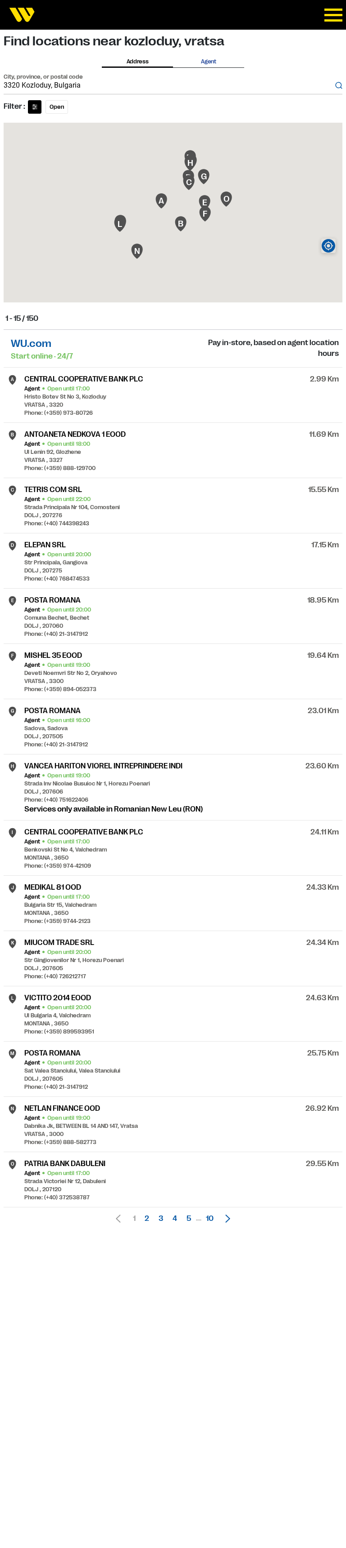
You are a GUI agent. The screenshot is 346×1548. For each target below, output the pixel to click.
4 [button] (175, 1219)
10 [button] (210, 1219)
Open (57, 107)
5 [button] (189, 1219)
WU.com (31, 343)
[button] (225, 1218)
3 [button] (161, 1219)
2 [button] (147, 1219)
